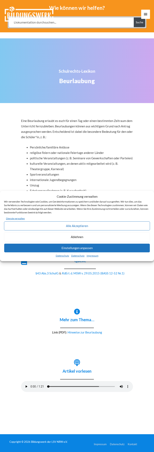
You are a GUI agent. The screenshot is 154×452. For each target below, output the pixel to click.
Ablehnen (77, 237)
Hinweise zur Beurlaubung (85, 332)
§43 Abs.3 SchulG (47, 273)
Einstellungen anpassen (77, 248)
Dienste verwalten (15, 218)
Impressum (92, 255)
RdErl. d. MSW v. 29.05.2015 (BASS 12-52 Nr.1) (93, 273)
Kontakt (132, 444)
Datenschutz (62, 255)
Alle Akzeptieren (77, 226)
